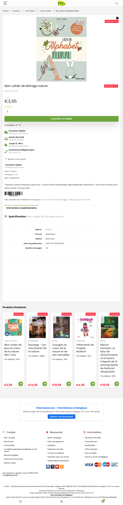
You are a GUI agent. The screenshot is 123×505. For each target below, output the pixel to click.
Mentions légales (11, 455)
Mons (48, 497)
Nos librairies (90, 445)
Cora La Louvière (28, 497)
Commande (9, 445)
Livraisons (51, 445)
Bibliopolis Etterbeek (109, 497)
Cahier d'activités (10, 341)
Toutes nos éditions (56, 453)
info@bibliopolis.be (10, 475)
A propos (42, 491)
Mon (81, 200)
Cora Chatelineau (76, 497)
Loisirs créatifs (45, 11)
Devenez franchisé (93, 438)
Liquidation (38, 493)
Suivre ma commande (13, 459)
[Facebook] (48, 467)
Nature (54, 341)
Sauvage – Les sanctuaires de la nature (37, 348)
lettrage (76, 200)
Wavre (53, 497)
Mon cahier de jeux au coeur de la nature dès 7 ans (13, 350)
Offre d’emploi (91, 449)
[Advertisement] (61, 275)
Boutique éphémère (62, 493)
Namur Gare (10, 497)
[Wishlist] (20, 501)
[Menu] (5, 3)
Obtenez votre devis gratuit (61, 417)
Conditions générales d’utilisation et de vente (20, 450)
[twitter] (53, 467)
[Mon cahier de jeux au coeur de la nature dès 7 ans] (13, 327)
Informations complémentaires (21, 208)
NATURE (87, 200)
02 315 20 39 (33, 473)
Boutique (16, 11)
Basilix (18, 497)
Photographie (33, 341)
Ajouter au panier (61, 119)
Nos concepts (90, 453)
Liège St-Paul (40, 497)
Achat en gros (10, 463)
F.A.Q (91, 493)
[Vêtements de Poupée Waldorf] (85, 327)
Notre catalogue (54, 438)
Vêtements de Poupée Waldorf (85, 348)
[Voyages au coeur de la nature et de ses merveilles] (61, 327)
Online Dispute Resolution (58, 460)
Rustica (49, 229)
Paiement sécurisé (55, 449)
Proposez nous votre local (79, 493)
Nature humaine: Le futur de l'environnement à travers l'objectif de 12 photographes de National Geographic (109, 358)
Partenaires (71, 491)
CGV (108, 486)
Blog (31, 493)
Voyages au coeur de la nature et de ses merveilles (61, 350)
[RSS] (62, 467)
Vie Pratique (30, 11)
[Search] (117, 3)
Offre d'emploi (49, 493)
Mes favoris (9, 441)
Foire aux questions (56, 441)
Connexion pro (91, 441)
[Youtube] (57, 467)
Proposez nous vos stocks (58, 457)
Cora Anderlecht (63, 497)
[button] (117, 18)
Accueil (5, 11)
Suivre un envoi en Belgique (96, 457)
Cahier (70, 200)
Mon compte (9, 438)
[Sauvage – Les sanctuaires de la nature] (37, 327)
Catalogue (80, 491)
